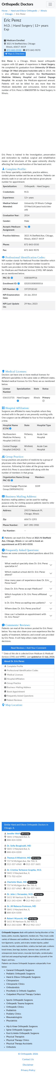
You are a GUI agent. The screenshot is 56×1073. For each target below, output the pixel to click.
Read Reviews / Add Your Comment (28, 648)
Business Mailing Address (18, 687)
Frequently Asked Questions (19, 696)
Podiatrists (11, 1010)
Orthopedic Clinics (15, 1007)
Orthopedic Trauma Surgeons (19, 1003)
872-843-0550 (14, 50)
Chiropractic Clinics (15, 984)
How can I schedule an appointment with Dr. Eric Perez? (25, 615)
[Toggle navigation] (50, 4)
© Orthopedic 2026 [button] (28, 1054)
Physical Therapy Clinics (17, 1040)
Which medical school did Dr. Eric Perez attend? (25, 573)
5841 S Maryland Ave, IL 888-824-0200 (18, 837)
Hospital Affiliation (15, 679)
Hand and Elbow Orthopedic (24, 11)
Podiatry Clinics (13, 1014)
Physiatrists (11, 1021)
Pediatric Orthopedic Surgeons (20, 974)
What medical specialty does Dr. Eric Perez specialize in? (26, 564)
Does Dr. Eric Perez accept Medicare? (24, 589)
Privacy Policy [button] (28, 1070)
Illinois (44, 11)
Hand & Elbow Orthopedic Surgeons (23, 977)
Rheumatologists (14, 1017)
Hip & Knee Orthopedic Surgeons (22, 1026)
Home (4, 11)
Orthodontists (13, 987)
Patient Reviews (14, 700)
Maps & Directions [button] (15, 54)
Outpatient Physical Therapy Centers (23, 994)
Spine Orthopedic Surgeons (19, 1030)
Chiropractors (12, 981)
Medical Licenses (14, 675)
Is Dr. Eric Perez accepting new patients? (25, 603)
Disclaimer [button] (28, 1065)
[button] (29, 227)
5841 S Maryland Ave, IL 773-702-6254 (24, 873)
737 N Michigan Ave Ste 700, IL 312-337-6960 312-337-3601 (23, 885)
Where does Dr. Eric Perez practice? (23, 608)
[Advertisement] (28, 124)
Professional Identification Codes (22, 670)
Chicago (9, 14)
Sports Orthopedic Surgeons (19, 1000)
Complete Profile (14, 666)
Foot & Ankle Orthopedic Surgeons (22, 1033)
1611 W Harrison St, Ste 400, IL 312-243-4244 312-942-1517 (24, 897)
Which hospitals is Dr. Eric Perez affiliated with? (26, 595)
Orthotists (11, 1047)
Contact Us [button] (28, 1059)
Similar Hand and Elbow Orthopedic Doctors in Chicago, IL (26, 826)
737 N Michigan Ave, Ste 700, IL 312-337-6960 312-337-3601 (23, 861)
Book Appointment (15, 692)
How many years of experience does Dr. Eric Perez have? (27, 581)
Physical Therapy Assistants (19, 1044)
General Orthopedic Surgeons (20, 970)
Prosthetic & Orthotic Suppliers (21, 991)
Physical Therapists (15, 1037)
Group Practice (13, 683)
